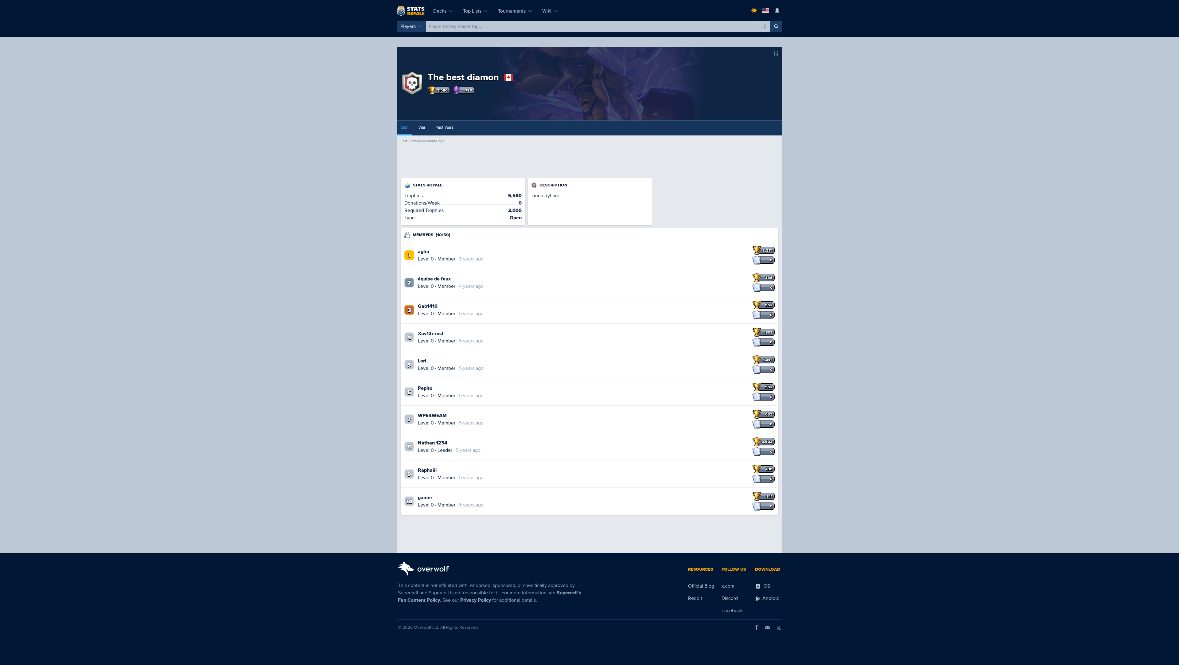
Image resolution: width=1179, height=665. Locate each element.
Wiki (546, 11)
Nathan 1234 (432, 443)
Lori (422, 361)
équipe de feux (434, 279)
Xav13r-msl (430, 334)
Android (770, 598)
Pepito (425, 388)
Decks (439, 11)
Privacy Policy (475, 600)
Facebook (732, 611)
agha (423, 251)
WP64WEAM (432, 416)
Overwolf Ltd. (426, 627)
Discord (730, 598)
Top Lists (472, 11)
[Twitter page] (778, 627)
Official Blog (701, 586)
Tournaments (512, 11)
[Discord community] (767, 627)
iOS (765, 586)
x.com (728, 586)
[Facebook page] (756, 627)
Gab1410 (428, 306)
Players (408, 26)
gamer (425, 498)
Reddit (695, 598)
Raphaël (427, 470)
